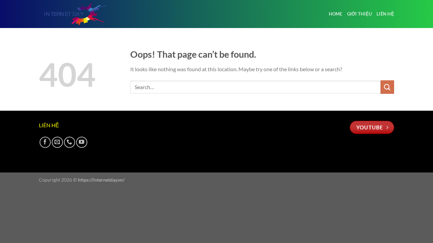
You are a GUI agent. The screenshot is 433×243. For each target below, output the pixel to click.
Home (335, 14)
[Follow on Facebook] (45, 142)
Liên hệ (385, 14)
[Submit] (387, 86)
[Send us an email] (57, 142)
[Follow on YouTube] (81, 142)
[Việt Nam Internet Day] (73, 14)
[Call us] (69, 142)
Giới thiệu (359, 14)
